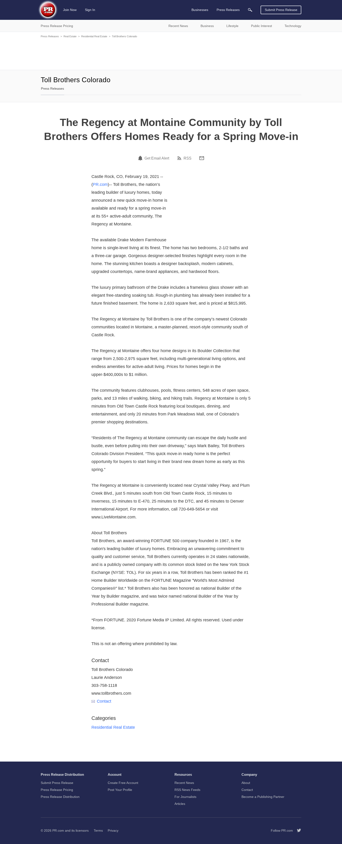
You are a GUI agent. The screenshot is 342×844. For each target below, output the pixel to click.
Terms (98, 830)
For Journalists (185, 797)
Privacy (113, 830)
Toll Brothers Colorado (124, 36)
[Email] (202, 158)
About (245, 783)
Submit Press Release (281, 10)
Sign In (90, 10)
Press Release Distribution (60, 797)
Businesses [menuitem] (199, 10)
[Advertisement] (171, 53)
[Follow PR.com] (297, 830)
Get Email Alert (156, 158)
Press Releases (50, 36)
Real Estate (70, 36)
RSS (187, 158)
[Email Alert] (140, 158)
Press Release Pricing (57, 790)
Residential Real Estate (94, 36)
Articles (179, 804)
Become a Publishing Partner (262, 797)
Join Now (70, 10)
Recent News (184, 783)
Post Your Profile (120, 790)
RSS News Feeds (187, 790)
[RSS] (180, 158)
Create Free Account (123, 783)
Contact (104, 701)
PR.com (100, 184)
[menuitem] (250, 10)
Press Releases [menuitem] (228, 10)
